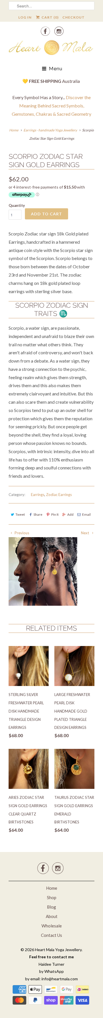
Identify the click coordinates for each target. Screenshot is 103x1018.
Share (37, 514)
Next (85, 533)
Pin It (54, 514)
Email (86, 514)
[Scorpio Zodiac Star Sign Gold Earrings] (43, 571)
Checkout (73, 17)
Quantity (17, 205)
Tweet (20, 514)
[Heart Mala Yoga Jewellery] (51, 48)
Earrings (37, 494)
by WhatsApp (51, 971)
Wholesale (51, 925)
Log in (24, 17)
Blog (51, 906)
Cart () (49, 17)
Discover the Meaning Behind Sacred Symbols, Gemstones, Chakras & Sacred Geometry (51, 106)
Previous (21, 533)
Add (70, 514)
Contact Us (51, 935)
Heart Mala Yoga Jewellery (58, 949)
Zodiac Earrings (59, 494)
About (52, 916)
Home (51, 888)
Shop (51, 897)
